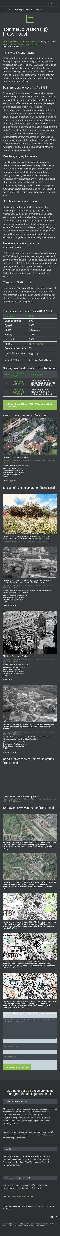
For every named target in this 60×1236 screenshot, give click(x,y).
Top (51, 1216)
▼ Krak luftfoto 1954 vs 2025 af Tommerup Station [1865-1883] (30, 405)
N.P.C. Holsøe (36, 344)
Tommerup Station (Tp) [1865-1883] (19, 391)
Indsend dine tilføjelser (17, 1067)
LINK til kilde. (10, 462)
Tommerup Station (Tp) (19, 382)
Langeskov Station (23, 10)
